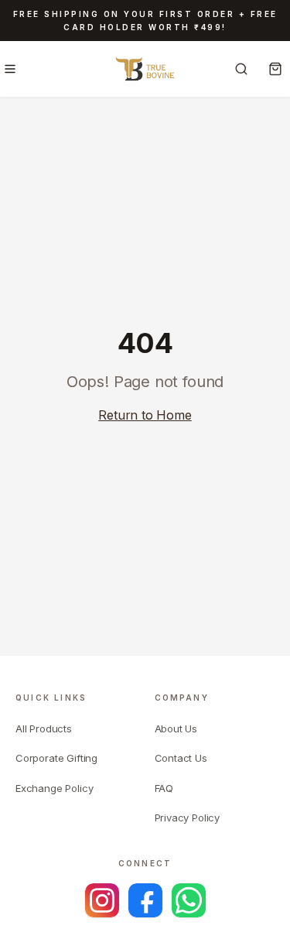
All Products (43, 728)
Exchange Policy (54, 788)
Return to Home (145, 415)
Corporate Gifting (56, 758)
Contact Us (181, 758)
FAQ (164, 788)
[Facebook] (145, 900)
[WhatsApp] (189, 900)
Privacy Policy (187, 817)
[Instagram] (102, 900)
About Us (176, 728)
